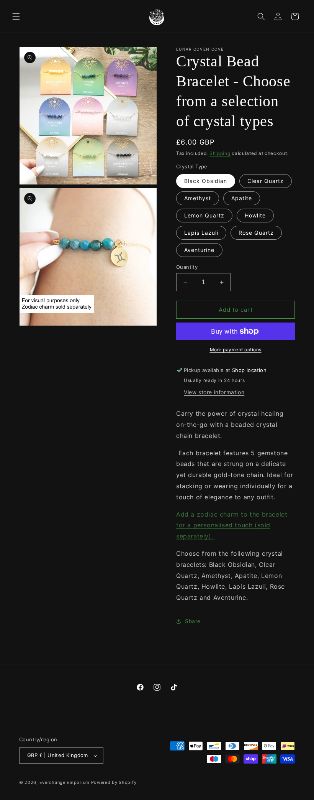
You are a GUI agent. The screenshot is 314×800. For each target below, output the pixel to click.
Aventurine (199, 250)
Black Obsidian (205, 181)
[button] (16, 16)
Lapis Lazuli (201, 232)
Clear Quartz (265, 181)
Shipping (220, 153)
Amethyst (197, 198)
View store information (214, 392)
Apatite (241, 198)
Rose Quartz (256, 232)
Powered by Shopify (114, 782)
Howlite (255, 215)
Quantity (187, 267)
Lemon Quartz (204, 215)
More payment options (236, 349)
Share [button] (193, 621)
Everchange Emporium (64, 782)
